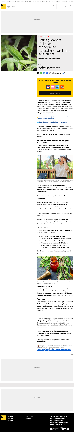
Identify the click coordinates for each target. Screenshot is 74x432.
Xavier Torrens (37, 1)
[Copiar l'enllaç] (53, 73)
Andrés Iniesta (46, 1)
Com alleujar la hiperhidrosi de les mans (53, 122)
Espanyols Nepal (66, 1)
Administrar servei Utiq (58, 424)
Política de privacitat (57, 418)
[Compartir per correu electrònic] (50, 73)
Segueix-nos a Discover (7, 1)
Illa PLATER (28, 1)
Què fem (10, 418)
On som (10, 420)
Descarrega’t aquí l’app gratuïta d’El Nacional (54, 350)
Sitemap (28, 418)
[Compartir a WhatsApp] (41, 73)
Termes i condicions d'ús (58, 416)
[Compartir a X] (38, 73)
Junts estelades (56, 1)
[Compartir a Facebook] (47, 73)
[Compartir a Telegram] (44, 73)
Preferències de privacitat (59, 422)
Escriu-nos (29, 416)
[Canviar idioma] (65, 6)
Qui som (10, 416)
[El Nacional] (3, 6)
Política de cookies (56, 420)
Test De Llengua (19, 1)
